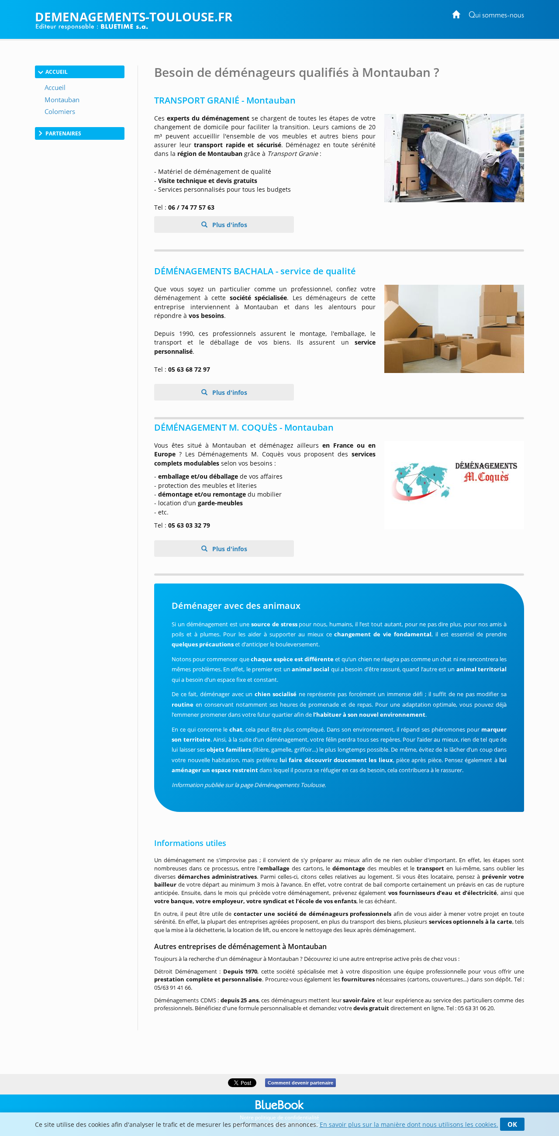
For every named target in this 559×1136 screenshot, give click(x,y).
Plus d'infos (228, 225)
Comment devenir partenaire (300, 1082)
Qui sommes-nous (496, 15)
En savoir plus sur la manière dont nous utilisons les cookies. (409, 1124)
